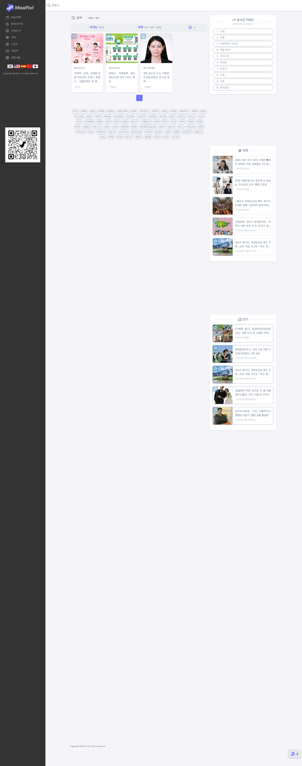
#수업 (90, 132)
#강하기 (155, 111)
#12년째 (130, 116)
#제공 (116, 121)
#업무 (199, 121)
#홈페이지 (146, 121)
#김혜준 (110, 111)
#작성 (77, 127)
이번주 (151, 27)
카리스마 (223, 56)
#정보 (125, 121)
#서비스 (192, 116)
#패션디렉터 (123, 111)
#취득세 (124, 127)
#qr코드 (135, 121)
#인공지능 (123, 132)
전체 (140, 27)
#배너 (161, 127)
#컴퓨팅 (148, 137)
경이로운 (222, 87)
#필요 (191, 121)
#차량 (134, 127)
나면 (221, 31)
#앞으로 (112, 132)
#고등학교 (141, 116)
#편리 (108, 121)
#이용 (156, 121)
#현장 (168, 132)
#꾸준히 (148, 132)
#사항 (115, 127)
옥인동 (222, 62)
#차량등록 (89, 121)
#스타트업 (79, 116)
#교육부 (159, 132)
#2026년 (80, 132)
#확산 (138, 137)
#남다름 (152, 116)
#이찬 (75, 111)
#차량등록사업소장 (148, 127)
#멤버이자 (184, 111)
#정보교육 (191, 127)
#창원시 (87, 127)
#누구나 (97, 127)
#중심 (203, 111)
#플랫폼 (107, 116)
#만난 (172, 116)
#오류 (119, 137)
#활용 (99, 121)
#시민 (79, 121)
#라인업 (163, 116)
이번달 (158, 27)
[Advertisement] (22, 101)
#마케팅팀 (118, 116)
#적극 (165, 121)
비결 (221, 37)
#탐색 (157, 137)
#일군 (89, 116)
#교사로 (175, 137)
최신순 (101, 27)
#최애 (134, 111)
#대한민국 (101, 132)
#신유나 (181, 116)
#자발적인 (187, 132)
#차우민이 (144, 111)
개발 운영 (223, 49)
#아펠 (101, 111)
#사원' (173, 111)
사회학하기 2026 (227, 43)
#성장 (102, 137)
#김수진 (171, 127)
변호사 (222, 68)
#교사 (180, 127)
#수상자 (129, 137)
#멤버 (194, 111)
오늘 (146, 27)
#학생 (201, 127)
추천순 (93, 27)
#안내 (201, 116)
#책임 (111, 137)
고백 (221, 75)
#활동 (176, 132)
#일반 (106, 127)
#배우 (84, 111)
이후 (221, 81)
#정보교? (198, 132)
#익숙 (182, 121)
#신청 (173, 121)
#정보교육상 (136, 132)
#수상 (166, 137)
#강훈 (92, 111)
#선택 (98, 116)
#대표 (165, 111)
